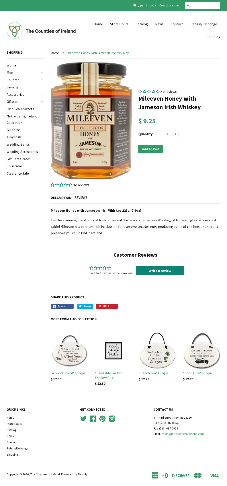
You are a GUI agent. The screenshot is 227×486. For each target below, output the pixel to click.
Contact (177, 24)
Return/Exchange (203, 24)
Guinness (13, 129)
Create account (169, 5)
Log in (153, 5)
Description (61, 197)
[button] (61, 185)
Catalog (142, 24)
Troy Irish (14, 137)
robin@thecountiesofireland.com (183, 434)
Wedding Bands (18, 144)
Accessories (15, 94)
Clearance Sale (18, 173)
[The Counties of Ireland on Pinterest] (102, 420)
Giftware (13, 101)
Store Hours (119, 24)
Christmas (14, 166)
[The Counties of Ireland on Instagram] (112, 420)
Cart (140, 6)
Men (10, 72)
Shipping (213, 37)
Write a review (160, 270)
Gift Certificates (19, 159)
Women (12, 65)
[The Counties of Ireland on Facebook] (93, 420)
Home (98, 24)
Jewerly (12, 87)
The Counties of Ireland (45, 474)
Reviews (81, 197)
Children (13, 80)
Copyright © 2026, (18, 474)
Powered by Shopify (74, 474)
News (159, 24)
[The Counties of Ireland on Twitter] (83, 420)
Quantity (145, 134)
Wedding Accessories (22, 151)
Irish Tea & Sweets (20, 109)
